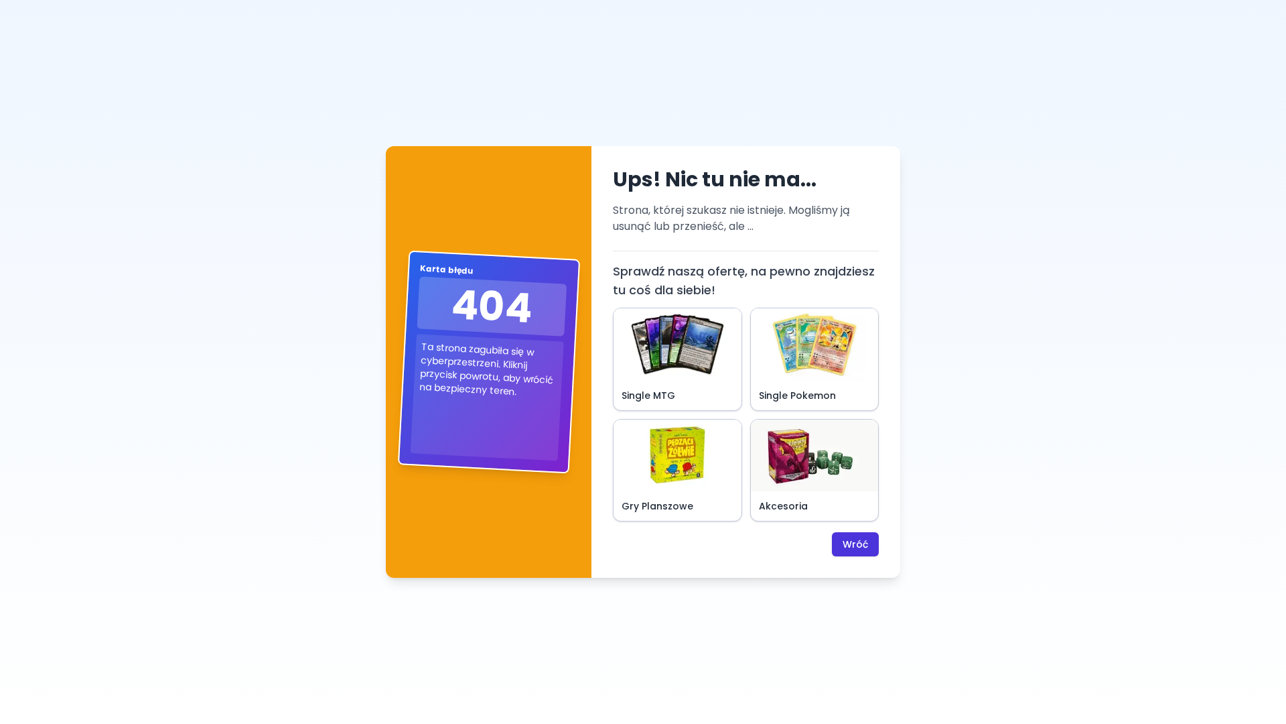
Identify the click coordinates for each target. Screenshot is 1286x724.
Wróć (855, 544)
